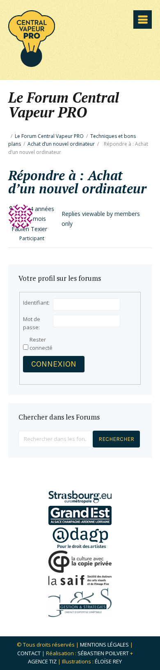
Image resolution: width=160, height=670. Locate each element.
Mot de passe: (31, 323)
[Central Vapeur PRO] (31, 64)
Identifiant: (36, 302)
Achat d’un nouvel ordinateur (61, 143)
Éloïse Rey (108, 661)
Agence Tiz (42, 661)
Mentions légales (104, 644)
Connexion (53, 364)
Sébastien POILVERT (103, 653)
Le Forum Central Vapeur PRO (49, 136)
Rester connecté (41, 343)
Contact (29, 653)
